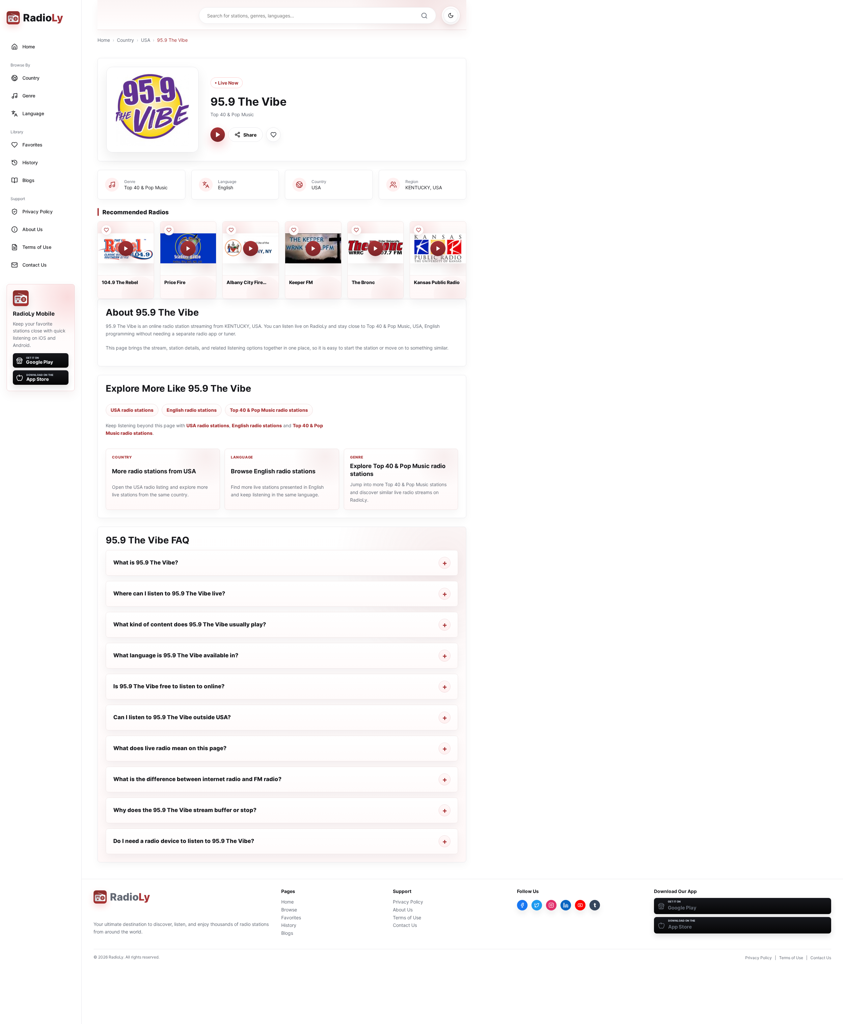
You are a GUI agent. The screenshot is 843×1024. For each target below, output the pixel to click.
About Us (403, 909)
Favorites (291, 917)
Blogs (287, 933)
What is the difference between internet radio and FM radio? (197, 779)
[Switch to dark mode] (451, 15)
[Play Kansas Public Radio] (438, 248)
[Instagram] (551, 905)
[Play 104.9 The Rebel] (125, 248)
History (288, 925)
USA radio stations (132, 410)
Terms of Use (407, 917)
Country (125, 40)
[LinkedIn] (565, 905)
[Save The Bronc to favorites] (356, 230)
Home (103, 40)
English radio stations (192, 410)
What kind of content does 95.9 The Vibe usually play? (189, 624)
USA (145, 40)
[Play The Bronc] (375, 248)
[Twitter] (536, 905)
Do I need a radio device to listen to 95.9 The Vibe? (183, 841)
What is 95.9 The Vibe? (145, 562)
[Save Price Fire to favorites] (169, 230)
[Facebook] (522, 905)
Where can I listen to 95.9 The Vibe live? (169, 593)
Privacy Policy (408, 902)
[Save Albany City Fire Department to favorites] (231, 230)
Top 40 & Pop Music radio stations (269, 410)
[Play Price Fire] (188, 248)
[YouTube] (580, 905)
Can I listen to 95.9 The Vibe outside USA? (172, 717)
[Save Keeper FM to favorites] (293, 230)
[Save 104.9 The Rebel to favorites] (106, 230)
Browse (289, 909)
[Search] (424, 15)
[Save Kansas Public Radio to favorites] (418, 230)
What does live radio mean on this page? (170, 748)
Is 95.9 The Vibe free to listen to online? (169, 686)
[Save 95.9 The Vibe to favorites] (273, 134)
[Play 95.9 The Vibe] (217, 134)
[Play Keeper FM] (313, 248)
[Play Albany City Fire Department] (250, 248)
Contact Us (405, 925)
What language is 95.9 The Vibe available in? (175, 655)
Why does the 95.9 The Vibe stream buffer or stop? (185, 810)
